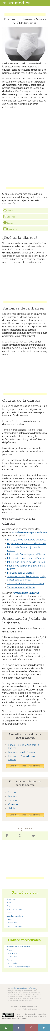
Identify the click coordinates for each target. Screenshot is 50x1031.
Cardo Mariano (13, 953)
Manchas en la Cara (15, 916)
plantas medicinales (28, 988)
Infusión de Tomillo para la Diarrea (25, 557)
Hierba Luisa (12, 957)
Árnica (9, 950)
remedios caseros (16, 988)
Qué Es (10, 210)
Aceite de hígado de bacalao (18, 947)
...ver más (14, 926)
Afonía (9, 903)
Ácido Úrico (11, 899)
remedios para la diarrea (26, 592)
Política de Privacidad (30, 1009)
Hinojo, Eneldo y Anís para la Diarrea (26, 539)
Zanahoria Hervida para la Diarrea (25, 583)
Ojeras (9, 919)
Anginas (10, 906)
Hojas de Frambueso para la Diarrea (26, 543)
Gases (9, 913)
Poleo (9, 960)
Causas (10, 223)
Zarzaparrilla (12, 963)
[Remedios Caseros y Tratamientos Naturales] (16, 4)
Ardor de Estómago (15, 909)
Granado (13, 804)
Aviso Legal (17, 1009)
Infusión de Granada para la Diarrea (26, 554)
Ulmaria (12, 791)
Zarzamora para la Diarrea (21, 587)
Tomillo (12, 799)
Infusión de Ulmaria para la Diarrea (26, 561)
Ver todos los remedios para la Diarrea (25, 766)
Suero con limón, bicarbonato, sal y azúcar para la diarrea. (26, 578)
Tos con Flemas (13, 923)
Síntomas (11, 217)
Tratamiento (12, 229)
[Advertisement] (25, 12)
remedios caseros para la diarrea (29, 532)
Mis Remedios (29, 1006)
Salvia (11, 808)
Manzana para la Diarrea (20, 572)
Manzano (13, 795)
